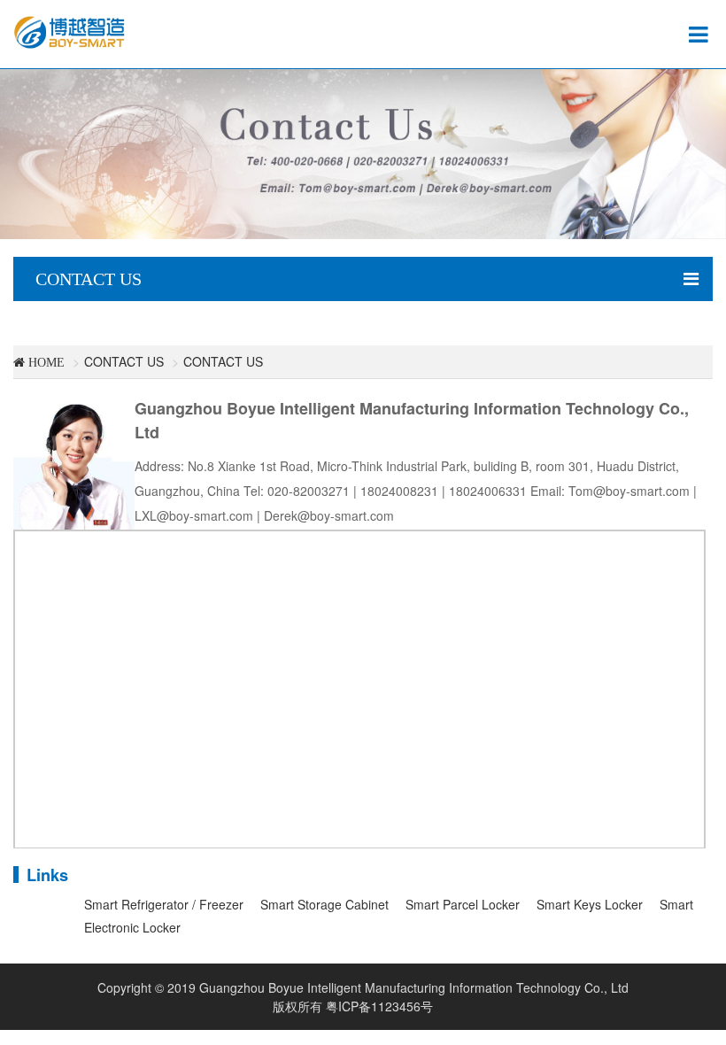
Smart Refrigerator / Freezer (163, 904)
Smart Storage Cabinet (324, 904)
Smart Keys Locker (590, 904)
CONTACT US (124, 361)
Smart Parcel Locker (462, 904)
